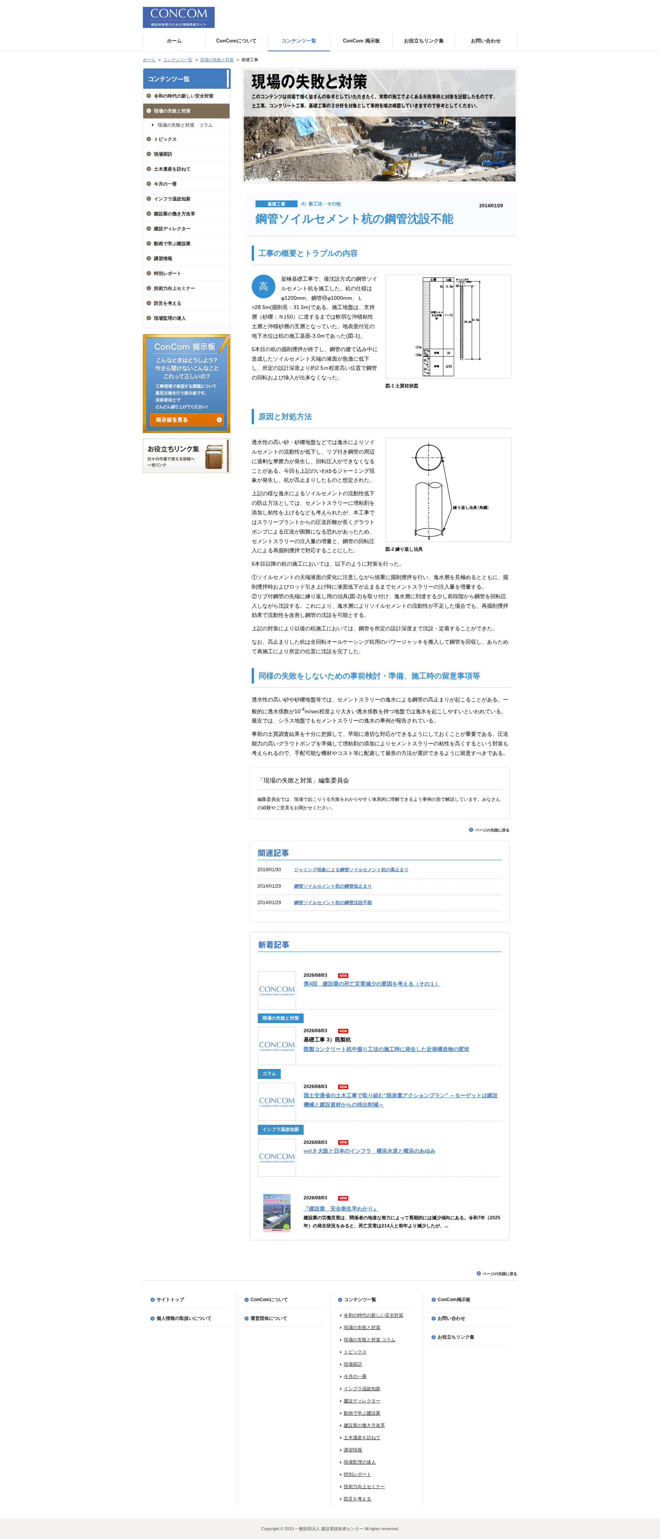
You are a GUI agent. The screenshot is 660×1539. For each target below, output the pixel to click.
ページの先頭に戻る (492, 830)
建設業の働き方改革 (174, 213)
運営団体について (269, 1318)
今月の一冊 (165, 184)
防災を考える (167, 303)
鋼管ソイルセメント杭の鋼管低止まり (333, 886)
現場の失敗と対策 (217, 59)
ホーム (149, 59)
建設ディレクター (172, 228)
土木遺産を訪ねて (172, 169)
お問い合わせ (451, 1318)
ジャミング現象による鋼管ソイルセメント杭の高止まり (351, 869)
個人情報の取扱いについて (184, 1318)
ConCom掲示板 (454, 1299)
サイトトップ (170, 1299)
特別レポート (167, 273)
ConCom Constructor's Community (179, 17)
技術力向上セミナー (174, 288)
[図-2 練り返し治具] (448, 540)
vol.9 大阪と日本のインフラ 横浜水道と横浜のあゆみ (369, 1151)
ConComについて (269, 1299)
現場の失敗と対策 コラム (185, 125)
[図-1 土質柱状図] (448, 377)
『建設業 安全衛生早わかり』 (341, 1209)
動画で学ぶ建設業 (172, 243)
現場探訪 (163, 154)
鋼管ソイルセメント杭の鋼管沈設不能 (333, 902)
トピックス (165, 139)
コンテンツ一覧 (177, 59)
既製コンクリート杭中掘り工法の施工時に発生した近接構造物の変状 (386, 1049)
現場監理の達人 (170, 318)
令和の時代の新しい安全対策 (184, 96)
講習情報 (163, 258)
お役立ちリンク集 (456, 1337)
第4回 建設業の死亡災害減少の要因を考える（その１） (372, 984)
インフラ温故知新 (172, 199)
